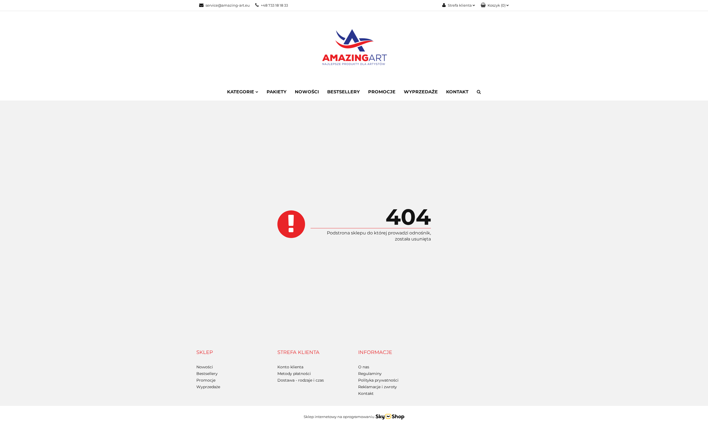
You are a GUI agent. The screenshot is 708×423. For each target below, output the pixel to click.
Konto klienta (290, 366)
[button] (495, 5)
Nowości (307, 91)
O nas (363, 366)
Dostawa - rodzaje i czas (300, 380)
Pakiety (277, 91)
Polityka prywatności (378, 380)
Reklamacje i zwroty (377, 386)
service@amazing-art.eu (227, 5)
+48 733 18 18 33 (274, 5)
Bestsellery (343, 91)
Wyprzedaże (421, 91)
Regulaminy (370, 373)
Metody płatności (294, 373)
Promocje (381, 91)
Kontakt (457, 91)
